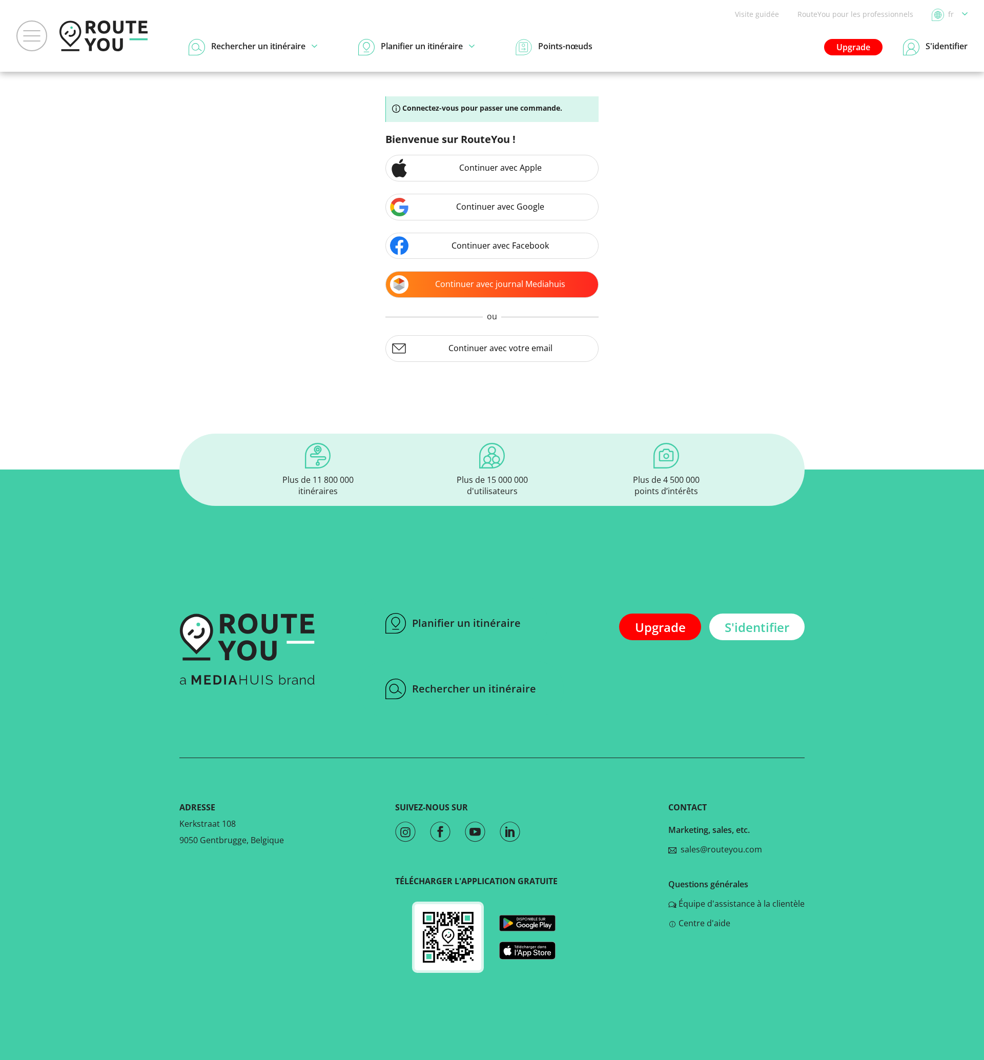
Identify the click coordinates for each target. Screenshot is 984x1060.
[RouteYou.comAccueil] (103, 36)
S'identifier (757, 627)
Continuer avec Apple (500, 167)
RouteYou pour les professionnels (855, 14)
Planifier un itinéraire (466, 623)
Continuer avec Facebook (500, 245)
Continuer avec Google (500, 206)
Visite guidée (757, 14)
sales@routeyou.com (719, 849)
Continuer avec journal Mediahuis (500, 284)
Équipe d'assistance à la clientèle (742, 903)
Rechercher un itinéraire (474, 689)
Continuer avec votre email (500, 348)
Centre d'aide (704, 923)
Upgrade (853, 47)
